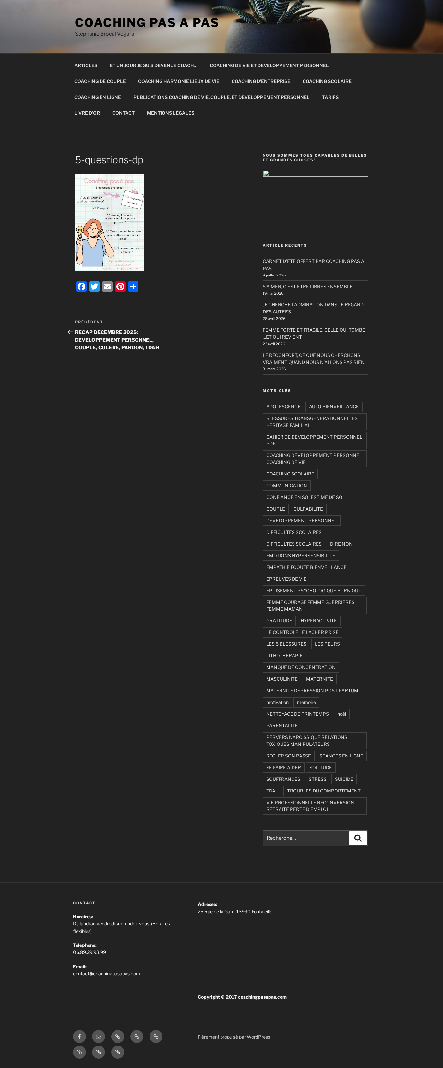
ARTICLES (85, 65)
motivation (277, 702)
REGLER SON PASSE (288, 755)
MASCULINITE (282, 679)
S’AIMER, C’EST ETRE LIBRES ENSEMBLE (308, 286)
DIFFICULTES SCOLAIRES (294, 532)
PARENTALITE (282, 725)
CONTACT (123, 113)
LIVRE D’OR (87, 113)
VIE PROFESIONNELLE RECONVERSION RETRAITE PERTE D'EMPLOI (310, 806)
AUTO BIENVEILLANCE (334, 406)
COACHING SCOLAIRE (327, 81)
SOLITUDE (320, 767)
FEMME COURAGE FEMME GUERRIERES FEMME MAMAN (310, 605)
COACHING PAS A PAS (147, 23)
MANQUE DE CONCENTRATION (301, 667)
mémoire (306, 702)
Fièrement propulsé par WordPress (234, 1036)
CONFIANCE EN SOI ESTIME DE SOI (305, 497)
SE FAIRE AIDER (283, 767)
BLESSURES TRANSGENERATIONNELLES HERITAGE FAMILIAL (312, 422)
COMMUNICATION (286, 485)
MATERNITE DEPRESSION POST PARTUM (312, 690)
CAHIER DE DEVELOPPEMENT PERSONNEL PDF (314, 440)
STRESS (318, 779)
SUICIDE (344, 779)
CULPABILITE (308, 508)
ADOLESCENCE (283, 406)
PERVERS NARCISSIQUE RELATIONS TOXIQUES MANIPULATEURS (306, 740)
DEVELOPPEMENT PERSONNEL (301, 520)
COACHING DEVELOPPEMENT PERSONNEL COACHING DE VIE (314, 458)
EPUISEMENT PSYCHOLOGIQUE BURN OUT (313, 590)
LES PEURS (327, 644)
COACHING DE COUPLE (100, 81)
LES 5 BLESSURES (286, 644)
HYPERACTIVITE (319, 620)
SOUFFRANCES (283, 779)
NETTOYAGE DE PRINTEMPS (297, 714)
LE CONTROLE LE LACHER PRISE (302, 632)
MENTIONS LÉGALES (170, 113)
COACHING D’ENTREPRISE (261, 81)
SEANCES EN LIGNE (341, 755)
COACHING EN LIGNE (97, 97)
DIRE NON (341, 543)
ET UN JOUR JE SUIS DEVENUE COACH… (154, 65)
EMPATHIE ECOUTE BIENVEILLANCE (306, 567)
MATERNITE (319, 679)
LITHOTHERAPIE (284, 655)
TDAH (272, 790)
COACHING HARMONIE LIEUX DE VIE (178, 81)
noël (341, 714)
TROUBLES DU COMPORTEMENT (324, 790)
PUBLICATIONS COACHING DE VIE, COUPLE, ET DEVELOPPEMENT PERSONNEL (221, 97)
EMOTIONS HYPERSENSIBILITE (300, 555)
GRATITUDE (279, 620)
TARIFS (330, 97)
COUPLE (275, 508)
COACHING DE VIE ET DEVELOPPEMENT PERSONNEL (269, 65)
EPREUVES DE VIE (286, 578)
